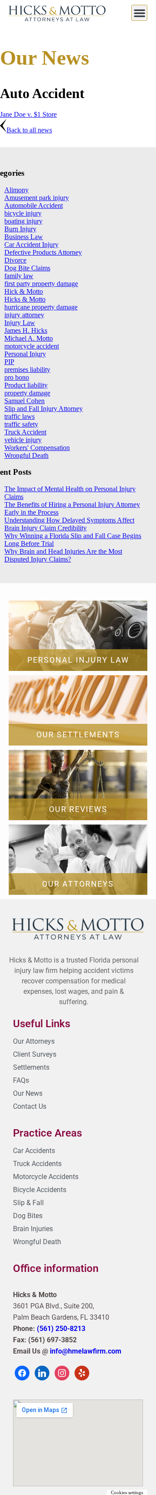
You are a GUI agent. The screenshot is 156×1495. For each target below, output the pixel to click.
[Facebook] (22, 1372)
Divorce (15, 260)
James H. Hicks (25, 330)
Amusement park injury (36, 197)
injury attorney (24, 315)
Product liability (26, 385)
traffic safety (21, 424)
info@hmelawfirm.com (85, 1351)
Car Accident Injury (31, 244)
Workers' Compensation (37, 447)
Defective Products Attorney (43, 252)
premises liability (27, 369)
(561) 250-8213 (61, 1328)
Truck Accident (25, 432)
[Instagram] (62, 1372)
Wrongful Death (26, 455)
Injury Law (19, 322)
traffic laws (19, 416)
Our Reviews (78, 809)
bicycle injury (23, 213)
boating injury (23, 221)
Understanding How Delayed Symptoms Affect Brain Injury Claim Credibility (69, 524)
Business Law (23, 236)
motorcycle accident (31, 346)
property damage (27, 393)
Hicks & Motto (25, 299)
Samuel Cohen (24, 400)
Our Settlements (78, 734)
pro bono (16, 377)
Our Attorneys (78, 883)
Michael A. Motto (28, 338)
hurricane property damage (41, 307)
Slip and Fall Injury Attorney (43, 408)
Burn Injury (20, 229)
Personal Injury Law (78, 659)
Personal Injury (25, 354)
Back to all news (29, 130)
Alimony (16, 190)
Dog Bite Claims (27, 268)
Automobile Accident (33, 205)
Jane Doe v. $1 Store (28, 114)
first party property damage (41, 283)
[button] (139, 13)
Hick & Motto (23, 291)
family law (18, 275)
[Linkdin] (42, 1372)
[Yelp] (82, 1372)
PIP (9, 361)
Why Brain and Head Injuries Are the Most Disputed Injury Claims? (63, 555)
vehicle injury (23, 440)
